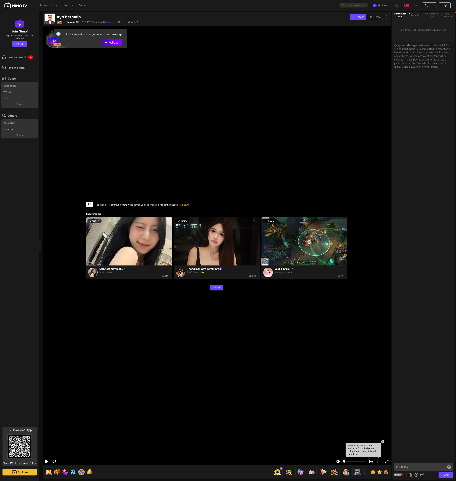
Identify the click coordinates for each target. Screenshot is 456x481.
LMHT (6, 98)
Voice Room (9, 122)
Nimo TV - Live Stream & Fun (20, 446)
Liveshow (8, 129)
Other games (9, 85)
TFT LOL (7, 92)
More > (19, 104)
